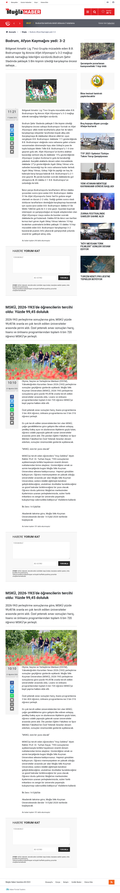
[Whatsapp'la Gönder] (12, 139)
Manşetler (14, 2)
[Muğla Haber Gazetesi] (23, 12)
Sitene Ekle (44, 2)
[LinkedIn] (12, 134)
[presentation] (14, 23)
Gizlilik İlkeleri (76, 882)
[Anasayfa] (7, 2)
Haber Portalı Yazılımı (17, 889)
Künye (58, 882)
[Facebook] (12, 126)
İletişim (66, 882)
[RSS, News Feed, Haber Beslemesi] (111, 882)
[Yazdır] (12, 147)
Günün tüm (106, 23)
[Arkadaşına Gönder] (12, 143)
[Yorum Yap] (12, 152)
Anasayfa (49, 882)
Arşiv (36, 2)
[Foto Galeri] (113, 2)
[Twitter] (12, 130)
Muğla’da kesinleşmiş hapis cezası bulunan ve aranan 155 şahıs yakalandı (61, 23)
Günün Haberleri (26, 2)
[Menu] (88, 12)
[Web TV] (107, 2)
